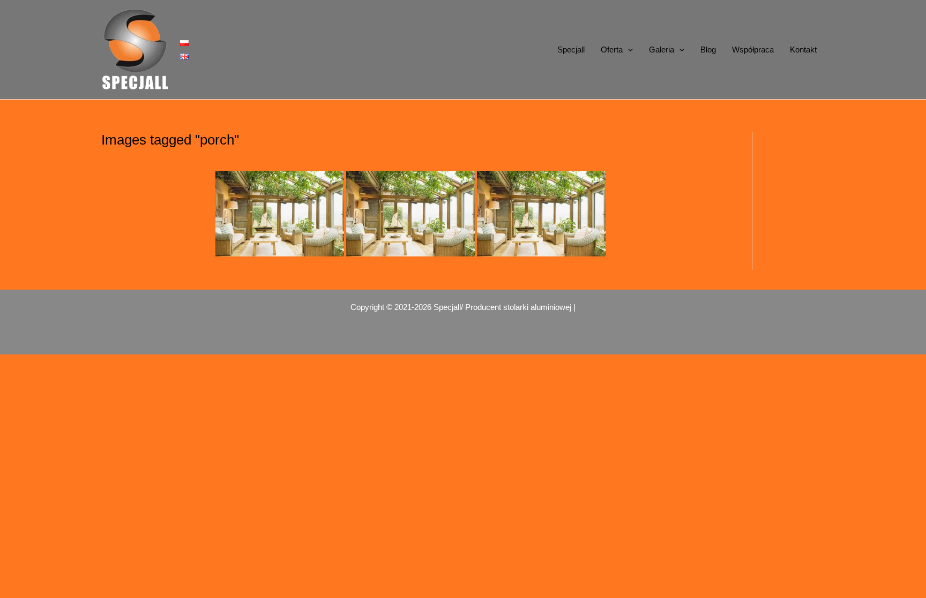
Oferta (612, 49)
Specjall (571, 49)
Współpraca (753, 49)
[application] (628, 50)
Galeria (661, 49)
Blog (708, 49)
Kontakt (803, 49)
